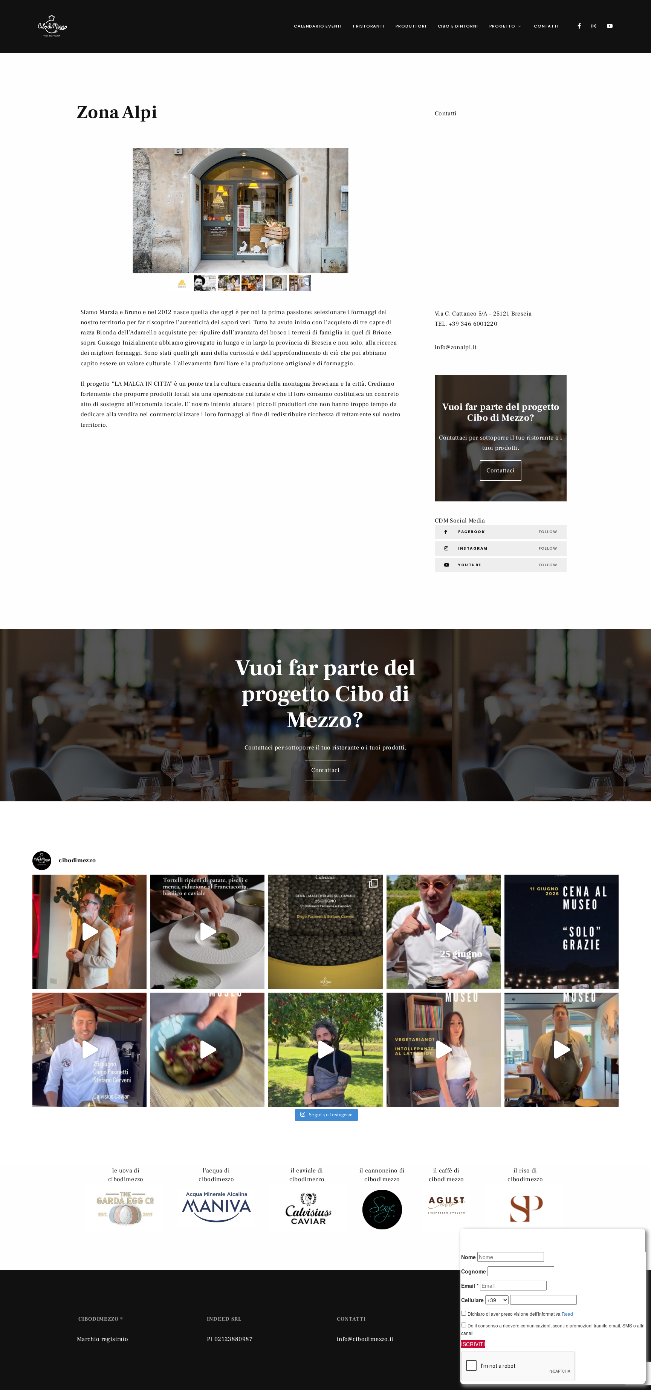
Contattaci (500, 470)
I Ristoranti (368, 26)
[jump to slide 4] (252, 283)
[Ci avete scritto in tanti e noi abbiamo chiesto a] (444, 1050)
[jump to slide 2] (205, 283)
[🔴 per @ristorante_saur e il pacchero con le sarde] (207, 1050)
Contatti (546, 26)
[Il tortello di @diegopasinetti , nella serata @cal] (207, 932)
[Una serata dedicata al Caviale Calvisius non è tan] (89, 932)
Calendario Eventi (318, 26)
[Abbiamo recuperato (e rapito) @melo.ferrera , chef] (325, 1050)
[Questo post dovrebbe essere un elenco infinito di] (561, 932)
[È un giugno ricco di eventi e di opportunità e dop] (89, 1050)
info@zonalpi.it (456, 347)
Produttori (411, 26)
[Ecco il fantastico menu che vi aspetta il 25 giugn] (325, 932)
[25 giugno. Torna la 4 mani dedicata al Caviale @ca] (444, 932)
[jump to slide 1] (181, 283)
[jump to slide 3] (229, 283)
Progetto (502, 26)
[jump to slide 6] (300, 283)
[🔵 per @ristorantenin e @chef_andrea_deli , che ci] (561, 1050)
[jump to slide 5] (276, 283)
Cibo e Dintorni (458, 26)
